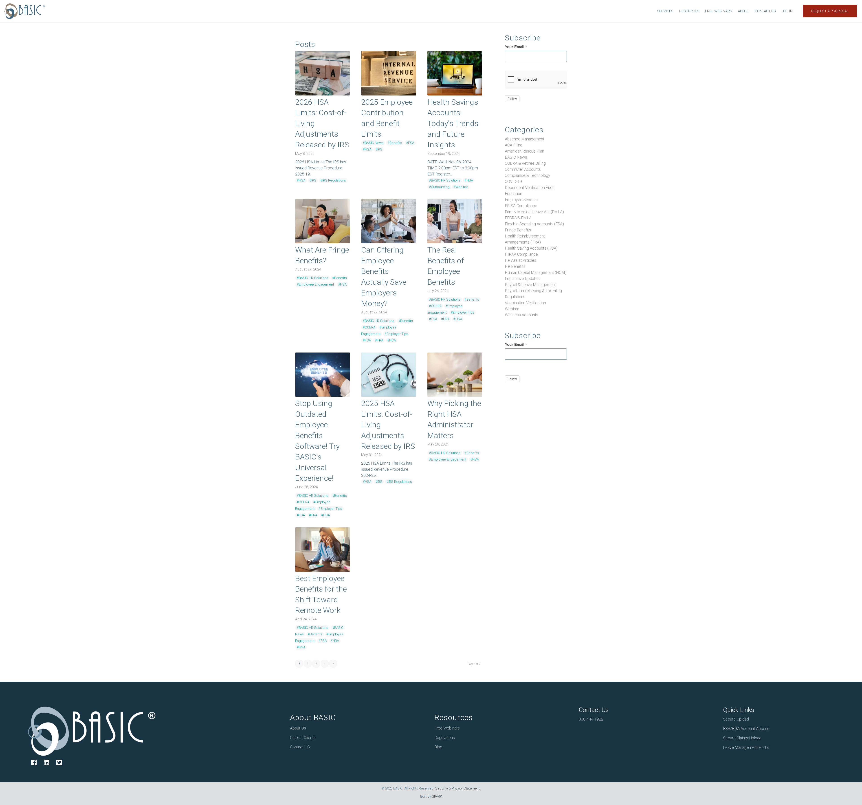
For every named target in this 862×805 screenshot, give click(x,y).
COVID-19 (513, 181)
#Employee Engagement (315, 284)
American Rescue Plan (524, 151)
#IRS (312, 180)
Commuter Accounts (523, 169)
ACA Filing (513, 145)
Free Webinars (447, 728)
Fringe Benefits (518, 230)
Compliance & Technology (527, 175)
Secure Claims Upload (742, 738)
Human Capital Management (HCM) (535, 272)
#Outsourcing (439, 187)
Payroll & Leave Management (530, 284)
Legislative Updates (522, 278)
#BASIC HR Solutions (444, 180)
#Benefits (394, 143)
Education (513, 193)
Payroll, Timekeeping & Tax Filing (533, 290)
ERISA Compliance (521, 205)
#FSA (410, 143)
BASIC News (516, 157)
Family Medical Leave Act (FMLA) (534, 211)
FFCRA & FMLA (518, 217)
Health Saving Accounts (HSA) (531, 248)
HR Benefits (515, 266)
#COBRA (369, 327)
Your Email (516, 47)
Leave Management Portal (746, 747)
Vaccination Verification (525, 302)
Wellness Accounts (521, 315)
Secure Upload (736, 719)
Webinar (512, 308)
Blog (438, 747)
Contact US (300, 747)
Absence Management (524, 139)
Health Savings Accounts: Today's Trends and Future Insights (452, 123)
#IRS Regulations (333, 180)
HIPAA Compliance (521, 254)
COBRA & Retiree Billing (525, 163)
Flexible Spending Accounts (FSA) (534, 224)
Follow (512, 98)
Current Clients (303, 737)
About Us (298, 728)
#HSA (301, 180)
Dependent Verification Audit (530, 187)
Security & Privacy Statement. (458, 788)
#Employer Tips (396, 334)
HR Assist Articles (520, 260)
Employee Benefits (521, 199)
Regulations (515, 296)
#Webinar (460, 187)
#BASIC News (373, 143)
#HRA (379, 340)
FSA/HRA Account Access (746, 728)
